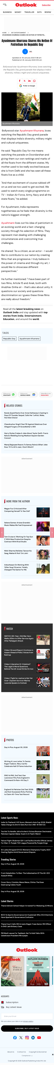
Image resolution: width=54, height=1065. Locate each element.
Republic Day (9, 338)
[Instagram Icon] (27, 1038)
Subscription (12, 1002)
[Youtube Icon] (39, 1038)
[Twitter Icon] (21, 1038)
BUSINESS (7, 12)
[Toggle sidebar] (6, 5)
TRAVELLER (29, 12)
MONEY (18, 12)
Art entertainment (18, 33)
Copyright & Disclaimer (38, 1052)
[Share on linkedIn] (29, 80)
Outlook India (11, 312)
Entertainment (33, 315)
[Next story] (52, 533)
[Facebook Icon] (15, 1038)
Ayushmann (8, 223)
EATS (39, 12)
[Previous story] (2, 533)
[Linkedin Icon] (33, 1038)
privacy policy (28, 1021)
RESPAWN (49, 12)
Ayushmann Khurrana (32, 130)
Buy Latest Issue (14, 1007)
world (36, 319)
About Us (10, 1052)
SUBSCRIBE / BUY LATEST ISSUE (27, 1028)
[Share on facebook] (19, 80)
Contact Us (21, 1052)
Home (4, 33)
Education (8, 319)
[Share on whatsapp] (34, 80)
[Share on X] (24, 80)
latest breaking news (28, 308)
